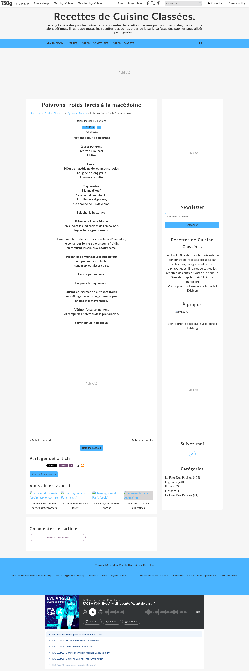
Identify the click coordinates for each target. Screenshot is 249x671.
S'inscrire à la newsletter (43, 474)
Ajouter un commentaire (58, 537)
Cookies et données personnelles (201, 576)
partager (114, 622)
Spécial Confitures (95, 43)
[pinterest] (159, 3)
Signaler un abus (119, 576)
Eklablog (148, 565)
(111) (174, 491)
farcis (80, 121)
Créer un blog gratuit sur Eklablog (69, 576)
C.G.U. (133, 576)
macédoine (90, 121)
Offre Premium (177, 576)
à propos (133, 622)
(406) (182, 477)
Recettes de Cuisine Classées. (124, 17)
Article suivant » (142, 440)
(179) (172, 486)
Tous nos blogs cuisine (130, 3)
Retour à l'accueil (91, 448)
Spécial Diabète (123, 43)
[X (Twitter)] (153, 3)
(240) (175, 482)
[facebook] (148, 3)
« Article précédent (42, 440)
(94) (181, 495)
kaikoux (194, 286)
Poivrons (101, 121)
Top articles (93, 576)
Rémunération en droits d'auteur (153, 576)
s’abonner (94, 622)
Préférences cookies (228, 576)
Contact (104, 576)
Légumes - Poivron (77, 113)
